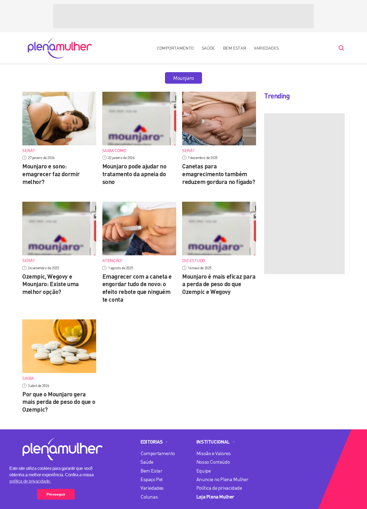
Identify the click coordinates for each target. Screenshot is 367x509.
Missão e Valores (213, 453)
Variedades (266, 48)
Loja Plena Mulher (215, 497)
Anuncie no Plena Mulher (222, 479)
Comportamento (175, 48)
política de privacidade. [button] (30, 481)
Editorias (152, 442)
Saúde (208, 48)
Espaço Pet (152, 479)
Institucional (213, 442)
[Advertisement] (183, 16)
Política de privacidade (219, 488)
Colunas (149, 497)
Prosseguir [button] (55, 494)
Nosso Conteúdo (213, 462)
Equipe (203, 471)
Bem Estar (234, 48)
